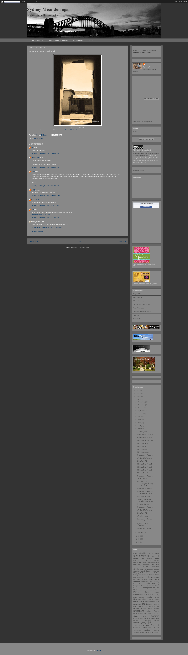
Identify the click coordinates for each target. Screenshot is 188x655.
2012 (138, 393)
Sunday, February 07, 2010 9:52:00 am (45, 186)
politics (140, 606)
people (145, 604)
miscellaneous (139, 595)
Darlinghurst (137, 575)
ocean (135, 601)
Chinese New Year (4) (144, 464)
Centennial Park (148, 564)
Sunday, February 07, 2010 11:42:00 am (46, 205)
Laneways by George (144, 488)
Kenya (157, 586)
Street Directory (138, 301)
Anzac (157, 553)
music (149, 597)
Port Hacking (150, 606)
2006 (138, 542)
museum (142, 597)
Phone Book (137, 297)
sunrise (156, 620)
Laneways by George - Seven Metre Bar (145, 520)
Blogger (98, 650)
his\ (151, 581)
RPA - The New (142, 443)
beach (135, 558)
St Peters (151, 618)
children (139, 567)
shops (135, 616)
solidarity (136, 618)
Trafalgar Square (143, 504)
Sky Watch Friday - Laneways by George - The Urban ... (145, 483)
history (156, 582)
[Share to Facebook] (59, 135)
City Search (137, 294)
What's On (137, 319)
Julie (33, 172)
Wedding (156, 630)
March (140, 429)
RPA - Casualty (142, 449)
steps (157, 618)
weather (147, 630)
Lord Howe (137, 588)
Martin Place (141, 592)
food (138, 579)
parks (157, 601)
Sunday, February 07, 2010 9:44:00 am (45, 167)
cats (157, 562)
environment (140, 577)
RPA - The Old (142, 446)
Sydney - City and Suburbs (41, 214)
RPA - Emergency (143, 452)
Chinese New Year (143, 473)
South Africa (144, 618)
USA (157, 628)
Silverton (143, 616)
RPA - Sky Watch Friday (145, 440)
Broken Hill (137, 562)
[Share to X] (57, 135)
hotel (143, 584)
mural (135, 597)
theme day (144, 625)
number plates (153, 599)
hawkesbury (145, 581)
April (139, 426)
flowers (156, 577)
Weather (136, 315)
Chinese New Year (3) (144, 467)
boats (149, 558)
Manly (135, 590)
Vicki (33, 190)
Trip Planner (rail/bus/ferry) (142, 311)
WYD (151, 632)
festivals (149, 577)
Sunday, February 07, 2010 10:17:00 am (46, 195)
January (141, 532)
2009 (138, 536)
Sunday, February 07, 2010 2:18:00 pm (45, 217)
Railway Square (146, 608)
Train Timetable (138, 308)
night (144, 599)
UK (154, 628)
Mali (157, 588)
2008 (138, 539)
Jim (32, 210)
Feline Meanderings (37, 40)
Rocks (156, 611)
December (141, 402)
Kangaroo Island (139, 586)
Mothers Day (155, 594)
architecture (139, 555)
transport (136, 628)
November (141, 405)
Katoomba (150, 586)
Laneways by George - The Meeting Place (145, 492)
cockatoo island (139, 571)
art (148, 555)
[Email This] (52, 135)
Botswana (156, 560)
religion (149, 611)
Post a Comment (37, 231)
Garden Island (147, 579)
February (141, 432)
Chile (144, 567)
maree (145, 590)
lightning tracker (138, 170)
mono (36, 138)
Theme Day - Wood (144, 528)
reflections (138, 611)
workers (147, 632)
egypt (134, 577)
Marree (157, 590)
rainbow (156, 608)
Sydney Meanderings (47, 9)
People (90, 40)
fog (134, 579)
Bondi (156, 558)
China (148, 567)
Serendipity (35, 200)
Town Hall (155, 625)
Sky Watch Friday (143, 461)
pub (158, 606)
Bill (32, 148)
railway (136, 608)
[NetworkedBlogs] (146, 203)
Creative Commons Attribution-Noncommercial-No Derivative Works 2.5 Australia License (146, 153)
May (139, 423)
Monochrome (78, 40)
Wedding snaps (142, 516)
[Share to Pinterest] (61, 135)
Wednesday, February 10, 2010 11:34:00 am (47, 227)
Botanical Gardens (142, 560)
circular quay (138, 569)
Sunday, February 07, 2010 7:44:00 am (45, 153)
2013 (138, 390)
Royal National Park (140, 613)
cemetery (137, 565)
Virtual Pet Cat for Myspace (142, 121)
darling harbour (154, 573)
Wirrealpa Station (138, 632)
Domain (145, 575)
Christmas (155, 567)
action (135, 553)
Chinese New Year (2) (144, 470)
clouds (156, 569)
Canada (144, 562)
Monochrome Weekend (69, 130)
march (140, 590)
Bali (158, 556)
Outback (152, 601)
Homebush (136, 584)
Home (78, 241)
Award (153, 556)
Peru (150, 604)
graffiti (157, 579)
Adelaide (142, 553)
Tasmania (155, 623)
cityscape (149, 569)
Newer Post (33, 241)
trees (150, 628)
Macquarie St (149, 588)
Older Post (122, 241)
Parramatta (137, 604)
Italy (158, 584)
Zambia (156, 632)
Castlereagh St (151, 562)
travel (41, 138)
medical (156, 592)
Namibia (156, 597)
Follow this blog (146, 206)
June (139, 420)
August (140, 414)
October (141, 408)
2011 (137, 396)
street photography (142, 620)
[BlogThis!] (55, 135)
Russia (149, 613)
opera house (144, 601)
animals (150, 553)
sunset (136, 623)
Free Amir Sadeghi (143, 496)
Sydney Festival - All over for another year (145, 500)
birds (142, 558)
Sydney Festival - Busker (143, 524)
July (139, 417)
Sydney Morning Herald (141, 304)
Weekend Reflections (144, 437)
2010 (138, 399)
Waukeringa (137, 630)
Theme (135, 625)
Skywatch (154, 616)
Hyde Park (150, 584)
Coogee (148, 571)
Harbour (136, 582)
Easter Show (154, 575)
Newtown (137, 599)
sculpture (155, 613)
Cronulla (145, 573)
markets (151, 590)
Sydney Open (145, 623)
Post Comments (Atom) (82, 247)
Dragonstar (35, 157)
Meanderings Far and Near (59, 40)
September (142, 411)
